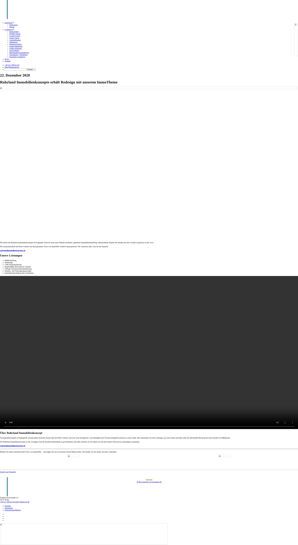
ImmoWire (8, 23)
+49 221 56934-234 (7, 502)
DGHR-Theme (14, 34)
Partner (12, 27)
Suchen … (31, 69)
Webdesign (13, 42)
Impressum (9, 508)
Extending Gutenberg (17, 57)
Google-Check (14, 36)
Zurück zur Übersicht (8, 472)
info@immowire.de (22, 502)
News (7, 59)
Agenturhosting (15, 40)
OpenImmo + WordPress (18, 55)
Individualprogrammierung (19, 53)
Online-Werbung (15, 48)
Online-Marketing (15, 46)
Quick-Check (14, 38)
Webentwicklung (15, 44)
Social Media (14, 51)
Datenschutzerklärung (13, 510)
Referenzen (13, 25)
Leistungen (9, 30)
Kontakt (8, 61)
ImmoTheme (14, 32)
